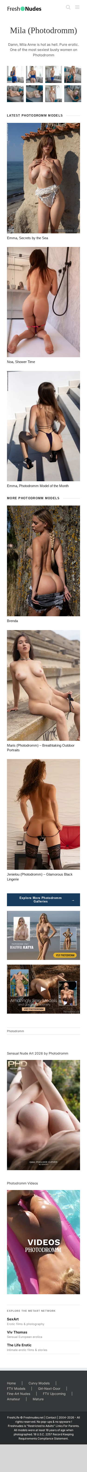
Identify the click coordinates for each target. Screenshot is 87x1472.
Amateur (13, 1399)
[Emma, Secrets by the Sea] (43, 178)
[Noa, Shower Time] (43, 302)
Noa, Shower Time (21, 362)
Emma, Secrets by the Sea (27, 238)
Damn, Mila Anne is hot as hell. (33, 44)
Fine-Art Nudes (18, 1394)
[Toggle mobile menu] (77, 7)
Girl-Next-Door (49, 1388)
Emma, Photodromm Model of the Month (38, 486)
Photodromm (15, 1031)
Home (11, 1383)
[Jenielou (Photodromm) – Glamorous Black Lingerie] (43, 814)
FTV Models (16, 1388)
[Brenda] (43, 561)
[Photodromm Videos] (43, 1242)
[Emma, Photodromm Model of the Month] (43, 426)
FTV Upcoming (54, 1394)
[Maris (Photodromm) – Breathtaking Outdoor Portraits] (43, 685)
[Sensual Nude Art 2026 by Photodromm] (43, 1115)
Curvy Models (39, 1383)
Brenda (12, 621)
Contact (51, 1417)
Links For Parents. (67, 1426)
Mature (38, 1399)
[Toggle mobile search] (68, 7)
